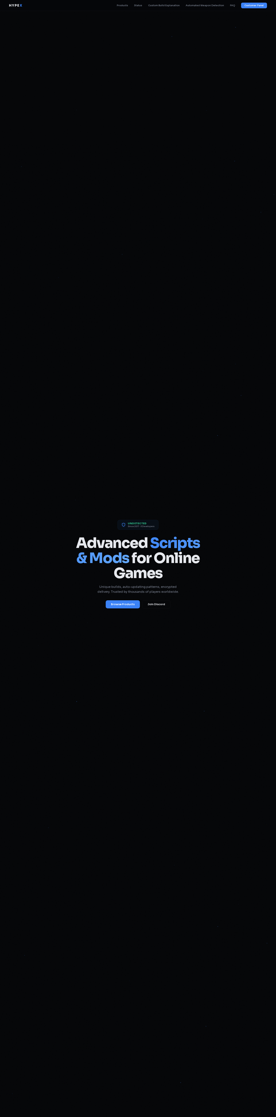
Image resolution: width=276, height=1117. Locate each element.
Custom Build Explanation (164, 5)
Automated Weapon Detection (205, 5)
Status (138, 5)
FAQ (232, 5)
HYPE (16, 5)
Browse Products (123, 604)
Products (122, 5)
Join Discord (156, 604)
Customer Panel (254, 5)
